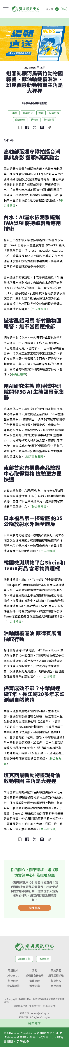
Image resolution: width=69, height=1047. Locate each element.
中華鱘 (13, 113)
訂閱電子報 (24, 958)
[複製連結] (49, 127)
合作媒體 (34, 980)
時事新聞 (28, 103)
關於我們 (56, 970)
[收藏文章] (20, 127)
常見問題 (13, 980)
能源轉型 (20, 119)
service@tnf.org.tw (40, 1013)
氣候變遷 (49, 119)
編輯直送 (41, 103)
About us (13, 975)
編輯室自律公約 (35, 975)
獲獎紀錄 (34, 985)
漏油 (41, 113)
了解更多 (23, 1041)
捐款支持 (44, 958)
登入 (64, 9)
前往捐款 (34, 908)
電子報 (49, 9)
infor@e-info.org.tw (40, 1017)
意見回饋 (56, 985)
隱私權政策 (13, 985)
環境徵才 (13, 970)
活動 (34, 970)
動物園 (34, 119)
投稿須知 (56, 980)
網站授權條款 (56, 975)
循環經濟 (54, 113)
